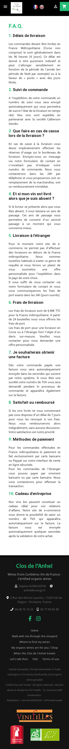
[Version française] (36, 7)
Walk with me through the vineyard (34, 636)
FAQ (35, 659)
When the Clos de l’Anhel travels (34, 653)
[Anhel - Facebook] (30, 618)
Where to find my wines (34, 642)
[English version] (42, 7)
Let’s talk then (19, 659)
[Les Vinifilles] (34, 715)
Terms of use (50, 659)
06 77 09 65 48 (49, 609)
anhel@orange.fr (35, 590)
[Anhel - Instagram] (38, 618)
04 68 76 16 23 (24, 609)
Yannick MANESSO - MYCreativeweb (41, 700)
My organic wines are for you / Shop (34, 647)
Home (34, 630)
